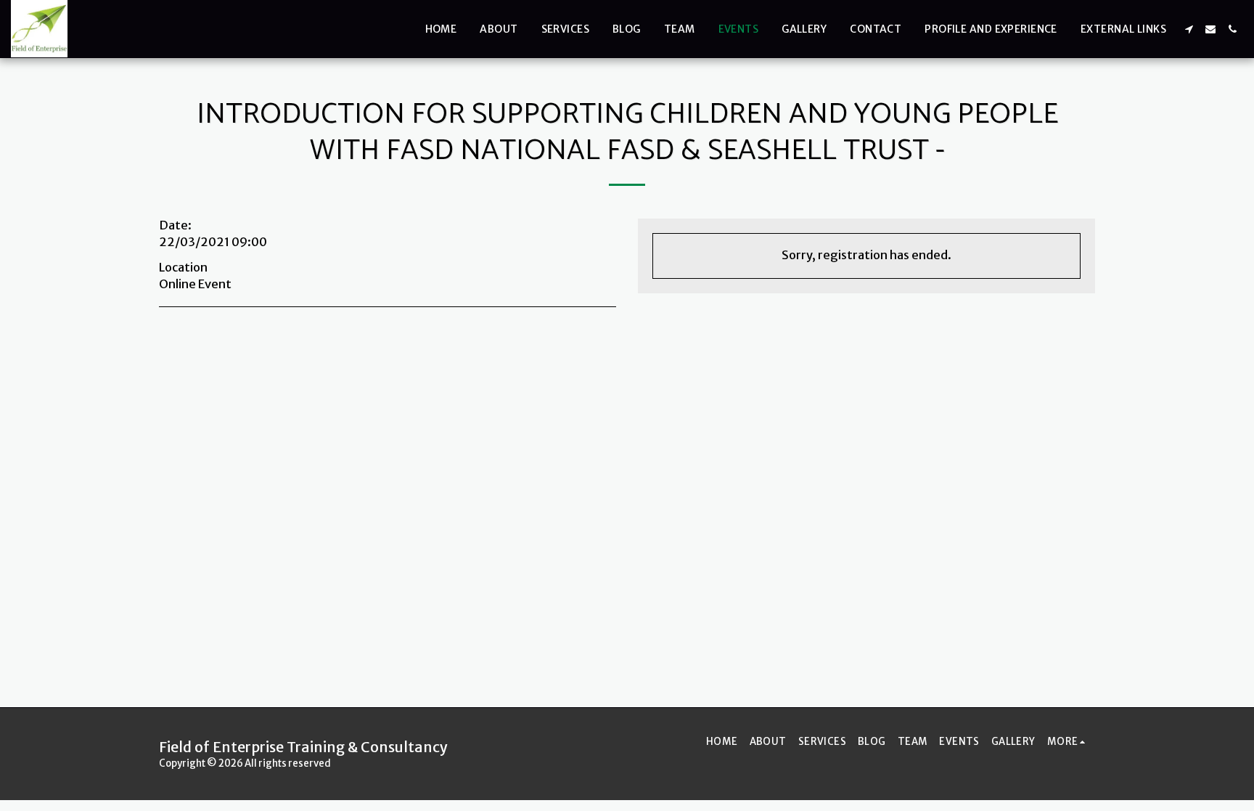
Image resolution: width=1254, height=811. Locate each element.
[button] (1189, 29)
